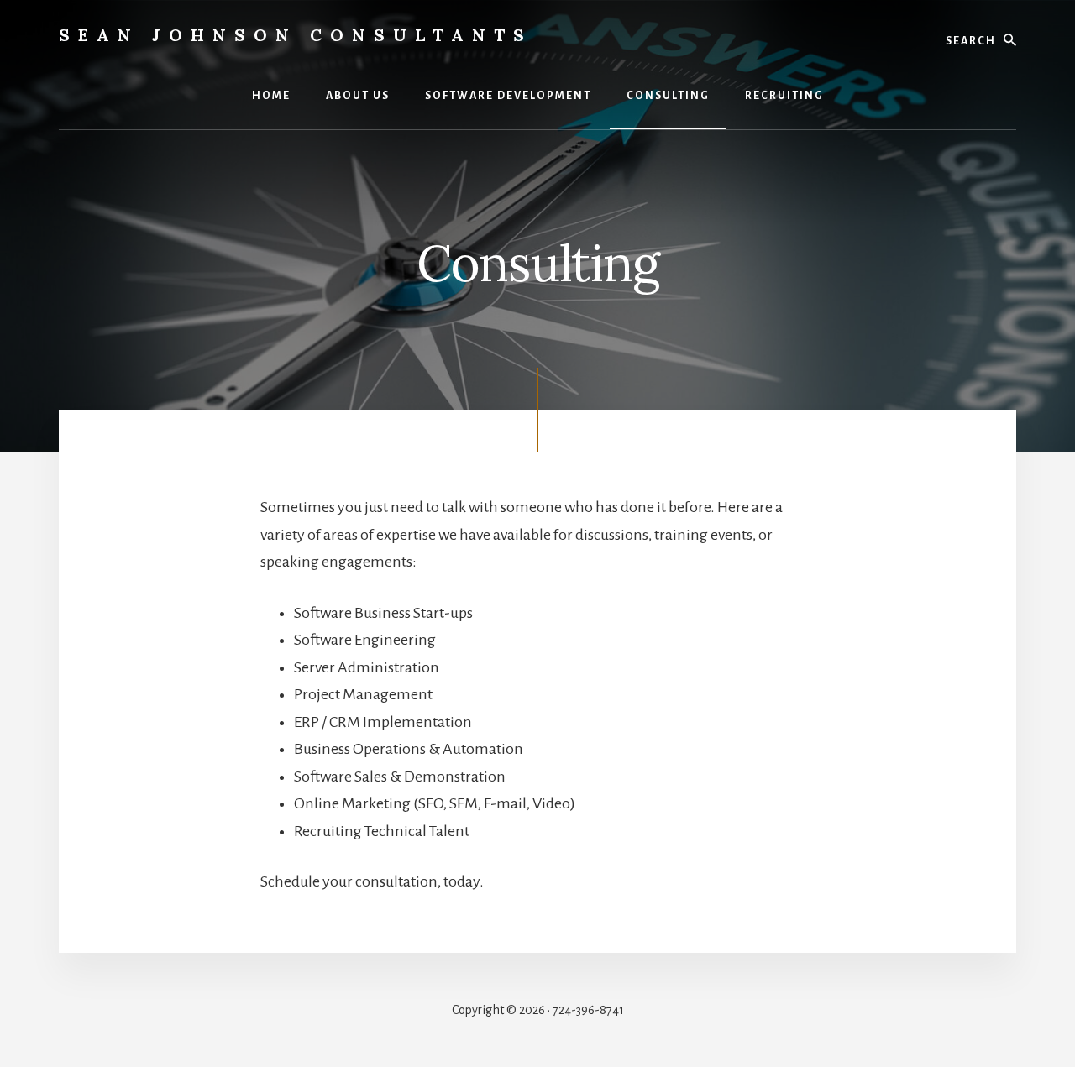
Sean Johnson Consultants (295, 34)
